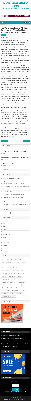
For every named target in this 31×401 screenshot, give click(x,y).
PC (13, 279)
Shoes (4, 248)
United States (5, 293)
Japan (12, 270)
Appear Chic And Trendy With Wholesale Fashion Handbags (16, 204)
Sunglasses (5, 250)
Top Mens (18, 287)
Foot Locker (4, 265)
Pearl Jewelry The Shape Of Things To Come (13, 197)
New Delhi (4, 276)
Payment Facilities (6, 279)
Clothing (3, 35)
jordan (17, 270)
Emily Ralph (23, 262)
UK (24, 290)
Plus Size (5, 245)
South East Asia (5, 287)
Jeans (4, 237)
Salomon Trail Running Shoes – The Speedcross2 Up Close (16, 186)
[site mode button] (25, 22)
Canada (20, 259)
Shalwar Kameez (6, 285)
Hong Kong (4, 267)
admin (11, 37)
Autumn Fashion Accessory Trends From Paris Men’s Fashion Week (15, 200)
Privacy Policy (20, 399)
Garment (5, 229)
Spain (12, 287)
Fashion (4, 226)
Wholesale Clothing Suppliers (8, 296)
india (10, 267)
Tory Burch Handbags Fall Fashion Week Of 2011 (14, 181)
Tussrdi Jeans (14, 290)
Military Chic (21, 273)
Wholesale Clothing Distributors (10, 189)
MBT (22, 270)
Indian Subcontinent (17, 267)
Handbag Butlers (13, 265)
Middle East (4, 273)
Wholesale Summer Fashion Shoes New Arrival (13, 183)
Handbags (5, 231)
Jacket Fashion (6, 234)
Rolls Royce (21, 282)
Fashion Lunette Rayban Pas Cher (18, 391)
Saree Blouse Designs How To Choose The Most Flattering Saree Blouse (27, 141)
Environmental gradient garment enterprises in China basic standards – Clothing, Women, (5, 141)
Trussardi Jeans (5, 290)
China (26, 259)
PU (24, 279)
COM (3, 262)
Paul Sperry (19, 276)
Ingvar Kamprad (5, 270)
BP (16, 259)
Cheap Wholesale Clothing (7, 163)
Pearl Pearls (18, 279)
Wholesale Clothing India (15, 293)
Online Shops (12, 276)
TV (20, 290)
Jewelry (4, 240)
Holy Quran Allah (23, 265)
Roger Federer (13, 282)
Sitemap (26, 399)
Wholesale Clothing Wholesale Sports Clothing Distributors (15, 157)
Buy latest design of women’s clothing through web (13, 151)
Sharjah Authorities (16, 285)
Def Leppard (16, 262)
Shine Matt (25, 285)
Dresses (4, 223)
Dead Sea (8, 262)
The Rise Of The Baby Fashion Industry (11, 178)
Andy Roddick (10, 259)
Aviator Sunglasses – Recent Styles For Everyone (14, 194)
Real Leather (5, 282)
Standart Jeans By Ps (8, 191)
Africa (3, 259)
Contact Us (6, 399)
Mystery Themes (20, 397)
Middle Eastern (12, 273)
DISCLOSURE (12, 399)
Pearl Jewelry (6, 242)
